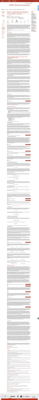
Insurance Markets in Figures (13, 384)
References (3, 38)
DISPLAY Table (28, 284)
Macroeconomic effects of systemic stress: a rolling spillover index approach (33, 25)
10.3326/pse (34, 397)
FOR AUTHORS (14, 9)
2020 (24, 43)
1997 (23, 171)
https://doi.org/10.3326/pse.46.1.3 (14, 18)
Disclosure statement (3, 37)
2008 (16, 60)
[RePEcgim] (24, 397)
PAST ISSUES (7, 9)
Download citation (9, 18)
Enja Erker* (8, 15)
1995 (19, 60)
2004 (11, 60)
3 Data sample (3, 30)
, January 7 (18, 383)
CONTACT (23, 9)
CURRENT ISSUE (3, 9)
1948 (18, 78)
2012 (15, 117)
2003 (10, 64)
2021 (13, 97)
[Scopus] (6, 397)
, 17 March (23, 360)
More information (20, 399)
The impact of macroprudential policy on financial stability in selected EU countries (34, 28)
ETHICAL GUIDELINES (19, 9)
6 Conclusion (3, 34)
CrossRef (8, 350)
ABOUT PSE (10, 9)
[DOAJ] (13, 397)
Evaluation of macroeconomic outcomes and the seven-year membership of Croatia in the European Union (34, 14)
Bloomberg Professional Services (16, 356)
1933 (13, 78)
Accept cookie (18, 399)
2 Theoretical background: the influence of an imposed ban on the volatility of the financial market (4, 28)
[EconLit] (18, 397)
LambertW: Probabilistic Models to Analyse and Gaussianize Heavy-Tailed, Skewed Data (19, 372)
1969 (22, 78)
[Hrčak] (28, 397)
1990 (26, 108)
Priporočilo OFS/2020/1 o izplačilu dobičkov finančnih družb (15, 385)
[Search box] (36, 9)
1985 (28, 78)
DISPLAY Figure (28, 144)
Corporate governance (13, 373)
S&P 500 (12, 387)
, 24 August (25, 386)
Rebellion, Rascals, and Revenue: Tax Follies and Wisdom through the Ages (33, 31)
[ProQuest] (21, 397)
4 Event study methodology (3, 31)
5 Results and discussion (3, 33)
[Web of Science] (2, 397)
